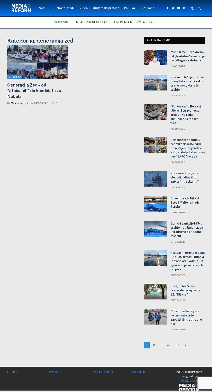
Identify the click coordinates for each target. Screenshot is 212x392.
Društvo (15, 77)
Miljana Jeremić (20, 103)
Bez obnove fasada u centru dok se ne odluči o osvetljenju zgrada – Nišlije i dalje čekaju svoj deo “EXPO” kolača (187, 148)
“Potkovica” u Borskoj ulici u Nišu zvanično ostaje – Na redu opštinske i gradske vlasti (185, 115)
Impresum (138, 372)
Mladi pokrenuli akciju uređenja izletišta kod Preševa (117, 22)
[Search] (199, 8)
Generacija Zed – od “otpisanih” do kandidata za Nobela (34, 91)
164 (176, 345)
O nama (12, 372)
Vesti (42, 8)
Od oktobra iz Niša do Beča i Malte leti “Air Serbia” (185, 202)
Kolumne (148, 8)
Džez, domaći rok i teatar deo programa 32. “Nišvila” (185, 290)
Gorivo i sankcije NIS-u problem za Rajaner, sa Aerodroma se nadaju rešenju (186, 230)
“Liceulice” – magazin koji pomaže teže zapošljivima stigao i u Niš (186, 317)
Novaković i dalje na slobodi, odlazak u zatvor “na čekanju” (184, 177)
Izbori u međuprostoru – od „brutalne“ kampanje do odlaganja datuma (187, 56)
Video (84, 8)
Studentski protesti (106, 8)
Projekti (54, 372)
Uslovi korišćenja (101, 372)
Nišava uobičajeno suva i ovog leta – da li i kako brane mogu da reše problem (187, 83)
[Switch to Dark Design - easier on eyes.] (192, 8)
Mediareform (189, 380)
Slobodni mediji (64, 8)
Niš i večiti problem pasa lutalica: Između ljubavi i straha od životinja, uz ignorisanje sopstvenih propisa (187, 261)
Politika (129, 8)
